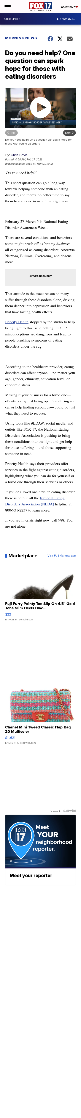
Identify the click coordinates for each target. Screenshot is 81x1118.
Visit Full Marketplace (62, 555)
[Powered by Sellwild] (69, 810)
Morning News (21, 38)
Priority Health (17, 321)
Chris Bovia (19, 155)
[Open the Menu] (7, 6)
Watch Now (68, 6)
